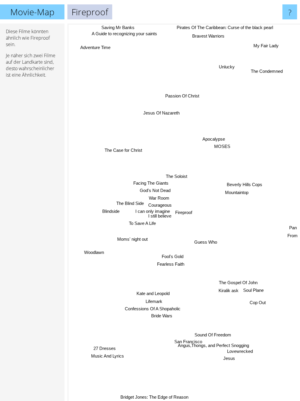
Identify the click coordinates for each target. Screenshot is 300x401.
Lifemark (152, 301)
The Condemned (267, 72)
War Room (159, 196)
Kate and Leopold (153, 293)
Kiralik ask (229, 291)
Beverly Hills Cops (244, 184)
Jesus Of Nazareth (162, 112)
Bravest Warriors (208, 35)
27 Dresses (105, 349)
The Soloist (179, 175)
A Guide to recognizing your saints (125, 33)
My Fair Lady (264, 43)
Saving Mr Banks (116, 27)
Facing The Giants (150, 182)
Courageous (160, 203)
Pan (293, 228)
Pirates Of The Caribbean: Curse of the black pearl (226, 27)
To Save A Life (142, 221)
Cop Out (258, 303)
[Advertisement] (32, 172)
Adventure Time (96, 46)
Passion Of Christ (182, 95)
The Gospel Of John (237, 283)
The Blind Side (130, 202)
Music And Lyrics (108, 356)
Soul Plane (253, 291)
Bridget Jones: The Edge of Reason (155, 397)
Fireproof (183, 212)
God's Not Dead (155, 189)
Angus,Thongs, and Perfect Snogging (217, 345)
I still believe (159, 214)
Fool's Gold (173, 255)
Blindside (111, 209)
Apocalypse (214, 140)
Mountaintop (236, 192)
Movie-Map (32, 12)
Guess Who (206, 242)
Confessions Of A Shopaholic (153, 308)
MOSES (223, 148)
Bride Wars (162, 316)
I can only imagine (152, 209)
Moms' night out (132, 237)
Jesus (228, 358)
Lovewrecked (241, 350)
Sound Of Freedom (213, 337)
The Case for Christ (123, 149)
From (292, 236)
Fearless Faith (169, 263)
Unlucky (227, 67)
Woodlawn (94, 254)
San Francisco (177, 338)
